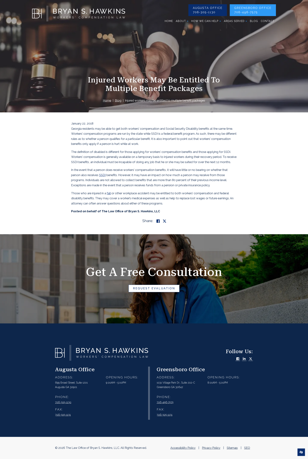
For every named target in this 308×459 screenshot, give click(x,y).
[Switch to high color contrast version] (301, 452)
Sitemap (232, 448)
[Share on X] (164, 221)
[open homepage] (78, 14)
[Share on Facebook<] (158, 221)
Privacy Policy (211, 448)
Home (169, 20)
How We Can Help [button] (205, 20)
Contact (267, 20)
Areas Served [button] (234, 20)
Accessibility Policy (183, 448)
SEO (247, 448)
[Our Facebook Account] (237, 359)
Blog (254, 20)
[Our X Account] (250, 359)
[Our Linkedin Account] (244, 359)
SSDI (102, 175)
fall (109, 193)
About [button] (181, 20)
